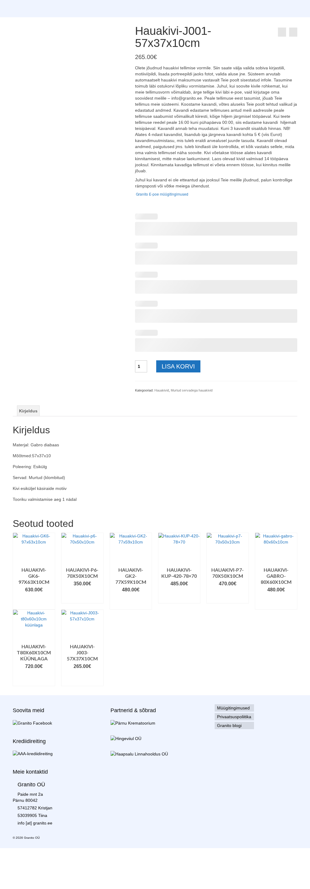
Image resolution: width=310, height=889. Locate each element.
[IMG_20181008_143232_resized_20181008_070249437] (69, 66)
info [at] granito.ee (35, 823)
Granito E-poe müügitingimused (161, 194)
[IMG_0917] (97, 121)
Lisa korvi (178, 366)
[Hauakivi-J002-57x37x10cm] (293, 32)
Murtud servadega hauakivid (192, 390)
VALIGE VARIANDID (34, 601)
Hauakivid (161, 390)
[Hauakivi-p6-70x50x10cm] (282, 32)
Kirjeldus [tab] (28, 410)
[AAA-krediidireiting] (33, 753)
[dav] (40, 121)
